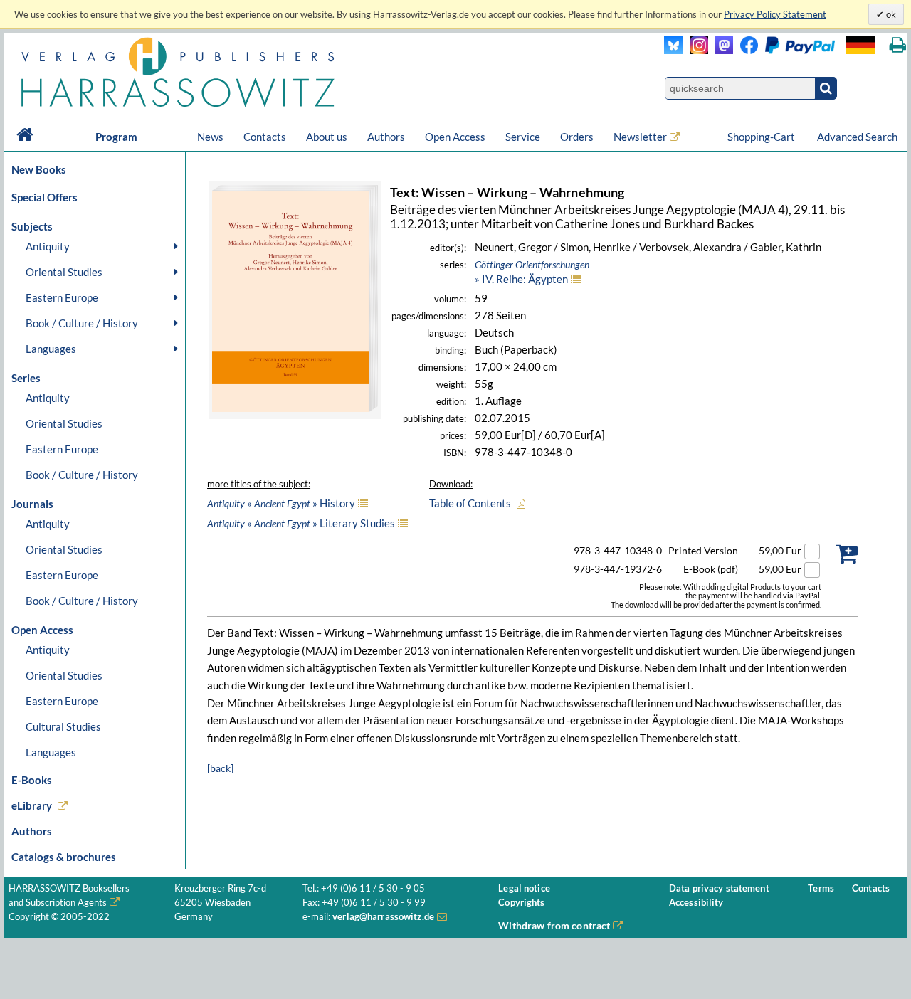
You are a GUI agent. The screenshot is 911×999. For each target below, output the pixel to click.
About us (326, 136)
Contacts (264, 136)
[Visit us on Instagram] (695, 50)
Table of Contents (470, 503)
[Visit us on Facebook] (784, 50)
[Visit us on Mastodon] (720, 50)
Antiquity (48, 246)
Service (522, 136)
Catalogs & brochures (63, 856)
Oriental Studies (64, 271)
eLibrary (31, 805)
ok (890, 14)
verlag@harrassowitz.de (383, 916)
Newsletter (640, 136)
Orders (577, 136)
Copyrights (521, 902)
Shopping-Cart (762, 136)
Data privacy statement (719, 888)
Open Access (455, 136)
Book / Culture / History (82, 323)
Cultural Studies (63, 726)
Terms (821, 888)
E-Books (31, 779)
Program (116, 136)
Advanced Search (857, 136)
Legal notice (524, 888)
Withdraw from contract (554, 925)
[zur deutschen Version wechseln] (860, 45)
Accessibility (696, 902)
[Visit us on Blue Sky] (673, 50)
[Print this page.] (898, 45)
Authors (386, 136)
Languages (51, 348)
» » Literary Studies (301, 523)
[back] (220, 768)
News (210, 136)
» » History (281, 503)
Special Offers (44, 197)
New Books (38, 169)
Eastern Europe (62, 297)
